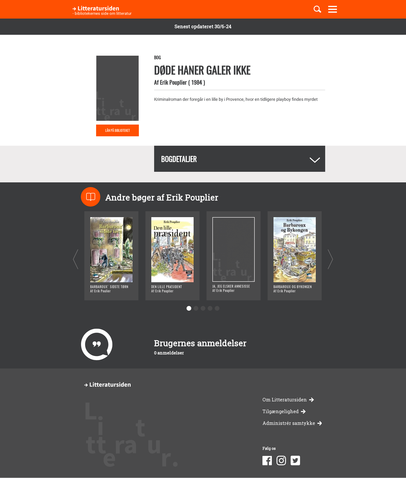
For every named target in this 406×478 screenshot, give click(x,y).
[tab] (239, 159)
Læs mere (105, 290)
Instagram (281, 460)
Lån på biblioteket (117, 130)
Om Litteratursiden (284, 399)
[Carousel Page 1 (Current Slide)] (189, 308)
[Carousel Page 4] (210, 308)
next (330, 259)
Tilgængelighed (280, 411)
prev (75, 259)
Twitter (295, 460)
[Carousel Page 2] (196, 308)
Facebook (267, 460)
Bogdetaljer (179, 158)
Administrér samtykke (288, 423)
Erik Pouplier (173, 82)
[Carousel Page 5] (217, 308)
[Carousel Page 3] (203, 308)
